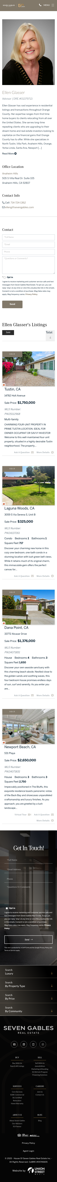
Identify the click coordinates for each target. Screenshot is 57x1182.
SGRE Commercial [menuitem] (17, 1095)
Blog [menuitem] (40, 1120)
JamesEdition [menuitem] (40, 1066)
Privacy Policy (31, 294)
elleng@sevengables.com (19, 207)
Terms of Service (10, 950)
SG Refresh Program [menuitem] (40, 1072)
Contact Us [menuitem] (40, 1095)
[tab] (8, 332)
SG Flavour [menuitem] (17, 1126)
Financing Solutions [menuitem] (39, 1075)
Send (27, 939)
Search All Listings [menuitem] (17, 1066)
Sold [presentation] (8, 332)
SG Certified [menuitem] (17, 1098)
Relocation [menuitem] (17, 1100)
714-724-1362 (18, 203)
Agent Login (28, 1151)
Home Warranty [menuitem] (17, 1103)
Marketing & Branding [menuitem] (39, 1069)
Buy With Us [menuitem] (17, 1063)
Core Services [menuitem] (17, 1092)
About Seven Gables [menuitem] (17, 1120)
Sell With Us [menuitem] (40, 1063)
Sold (12, 354)
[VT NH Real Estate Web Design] (36, 1171)
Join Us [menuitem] (40, 1092)
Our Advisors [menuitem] (17, 1123)
